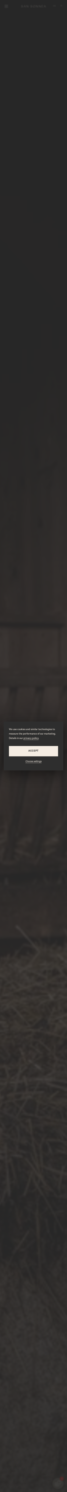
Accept (33, 751)
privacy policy (31, 738)
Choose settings (33, 761)
